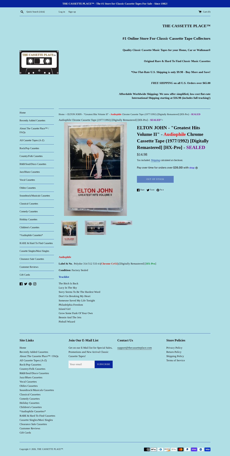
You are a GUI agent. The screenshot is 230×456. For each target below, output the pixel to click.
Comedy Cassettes (29, 211)
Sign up (72, 11)
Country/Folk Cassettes (31, 156)
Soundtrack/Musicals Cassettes (35, 195)
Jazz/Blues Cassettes (30, 172)
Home (23, 112)
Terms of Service (175, 360)
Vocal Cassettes (27, 180)
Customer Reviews (29, 267)
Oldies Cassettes (28, 187)
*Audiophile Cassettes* (31, 235)
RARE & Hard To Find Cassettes (36, 243)
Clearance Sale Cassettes (32, 259)
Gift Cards (25, 274)
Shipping (155, 160)
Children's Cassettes (29, 227)
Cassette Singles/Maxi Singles (34, 251)
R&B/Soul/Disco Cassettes (33, 164)
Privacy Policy (174, 347)
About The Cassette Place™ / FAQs (34, 130)
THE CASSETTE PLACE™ (50, 449)
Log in (62, 11)
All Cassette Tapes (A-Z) (32, 140)
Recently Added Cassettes (32, 120)
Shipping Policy (175, 356)
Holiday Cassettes (28, 219)
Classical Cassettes (29, 203)
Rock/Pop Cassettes (29, 148)
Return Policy (173, 351)
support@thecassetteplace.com (134, 347)
